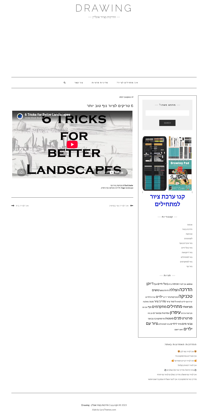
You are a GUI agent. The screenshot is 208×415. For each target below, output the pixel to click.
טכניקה (112, 188)
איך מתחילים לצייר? (127, 83)
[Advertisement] (104, 48)
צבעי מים (187, 323)
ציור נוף (113, 185)
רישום (177, 329)
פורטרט (187, 318)
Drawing (104, 8)
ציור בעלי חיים (186, 247)
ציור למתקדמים (186, 261)
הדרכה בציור (187, 229)
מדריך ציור (160, 301)
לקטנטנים (188, 238)
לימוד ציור (171, 301)
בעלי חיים (162, 283)
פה (149, 313)
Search (167, 123)
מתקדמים (159, 306)
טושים (156, 290)
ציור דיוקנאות (187, 252)
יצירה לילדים (150, 297)
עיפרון (103, 188)
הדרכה (117, 188)
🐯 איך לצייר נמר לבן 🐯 (187, 351)
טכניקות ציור (172, 297)
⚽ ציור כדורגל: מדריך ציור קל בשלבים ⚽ (180, 370)
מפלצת (146, 302)
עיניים (183, 313)
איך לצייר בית (22, 206)
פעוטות (169, 318)
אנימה (189, 224)
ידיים (165, 297)
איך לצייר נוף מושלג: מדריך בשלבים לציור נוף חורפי (177, 374)
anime (189, 284)
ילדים (159, 296)
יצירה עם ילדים (187, 302)
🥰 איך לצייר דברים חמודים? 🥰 (184, 360)
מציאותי (187, 306)
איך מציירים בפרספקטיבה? (186, 356)
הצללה (174, 290)
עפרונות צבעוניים (161, 313)
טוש (162, 290)
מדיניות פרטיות (100, 83)
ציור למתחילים (186, 257)
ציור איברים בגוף (185, 243)
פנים (177, 318)
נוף (107, 188)
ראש (181, 329)
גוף (155, 284)
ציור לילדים (176, 323)
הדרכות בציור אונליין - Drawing (95, 405)
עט (146, 307)
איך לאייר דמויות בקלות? (187, 365)
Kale (94, 409)
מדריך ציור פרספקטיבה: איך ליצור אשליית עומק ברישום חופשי (172, 379)
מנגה (151, 301)
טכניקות (120, 185)
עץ (151, 313)
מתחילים (174, 306)
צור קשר (79, 83)
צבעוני (150, 318)
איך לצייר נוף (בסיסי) (119, 206)
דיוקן (149, 283)
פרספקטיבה (159, 318)
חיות (166, 290)
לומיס (178, 301)
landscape (129, 188)
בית (170, 284)
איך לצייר (182, 284)
